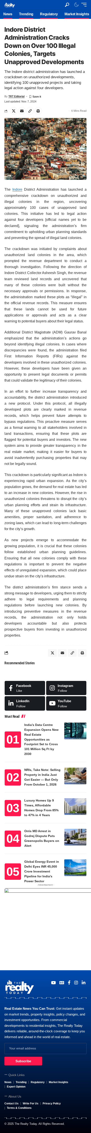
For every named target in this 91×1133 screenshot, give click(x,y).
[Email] (22, 111)
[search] (67, 5)
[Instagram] (66, 688)
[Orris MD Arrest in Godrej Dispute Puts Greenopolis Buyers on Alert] (75, 837)
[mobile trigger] (83, 4)
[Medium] (66, 703)
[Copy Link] (30, 111)
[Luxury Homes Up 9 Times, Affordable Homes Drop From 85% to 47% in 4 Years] (75, 806)
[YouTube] (53, 982)
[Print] (38, 111)
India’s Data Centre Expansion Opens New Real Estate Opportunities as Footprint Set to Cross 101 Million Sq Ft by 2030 (41, 739)
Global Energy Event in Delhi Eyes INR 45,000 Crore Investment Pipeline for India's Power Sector (41, 871)
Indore (17, 189)
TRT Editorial (16, 96)
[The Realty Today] (9, 5)
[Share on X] (13, 111)
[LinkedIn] (25, 703)
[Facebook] (25, 688)
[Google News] (61, 982)
